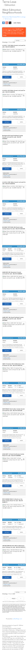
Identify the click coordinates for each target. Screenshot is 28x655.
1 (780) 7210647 (6, 84)
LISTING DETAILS (6, 77)
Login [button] (17, 23)
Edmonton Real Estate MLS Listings (14, 17)
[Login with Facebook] (3, 23)
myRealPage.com (17, 618)
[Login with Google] (7, 23)
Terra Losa (8, 19)
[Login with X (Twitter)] (10, 23)
